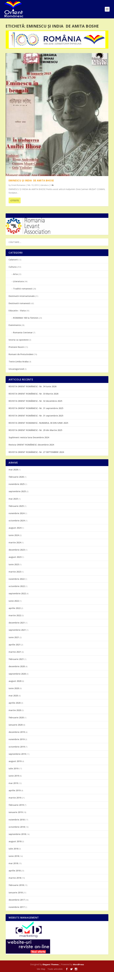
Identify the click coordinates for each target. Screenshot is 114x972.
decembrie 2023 (17, 549)
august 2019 (15, 761)
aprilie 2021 (14, 644)
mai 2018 (13, 863)
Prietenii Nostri (16, 347)
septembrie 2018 (17, 834)
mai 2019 (13, 783)
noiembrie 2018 (16, 819)
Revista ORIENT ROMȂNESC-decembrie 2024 (31, 444)
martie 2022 (15, 615)
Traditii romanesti (22, 288)
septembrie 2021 (17, 629)
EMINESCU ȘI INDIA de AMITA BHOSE (31, 180)
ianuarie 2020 (16, 724)
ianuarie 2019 (16, 812)
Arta (15, 274)
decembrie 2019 (17, 732)
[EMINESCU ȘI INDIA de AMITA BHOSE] (57, 114)
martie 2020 (15, 710)
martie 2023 (15, 571)
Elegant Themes (51, 964)
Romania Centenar (23, 332)
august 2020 (15, 681)
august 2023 (15, 557)
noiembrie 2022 (16, 579)
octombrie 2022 (17, 586)
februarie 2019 (16, 805)
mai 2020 (13, 695)
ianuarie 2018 (16, 892)
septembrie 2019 (17, 754)
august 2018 (15, 841)
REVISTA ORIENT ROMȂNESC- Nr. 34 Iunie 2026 (32, 386)
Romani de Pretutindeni (21, 354)
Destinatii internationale (22, 296)
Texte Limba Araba (18, 361)
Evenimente (15, 325)
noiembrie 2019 (16, 739)
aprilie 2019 (14, 790)
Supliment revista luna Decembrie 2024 (29, 437)
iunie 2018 (14, 856)
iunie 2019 (14, 775)
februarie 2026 (16, 476)
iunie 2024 (14, 535)
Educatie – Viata (17, 310)
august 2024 (15, 527)
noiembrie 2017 (16, 907)
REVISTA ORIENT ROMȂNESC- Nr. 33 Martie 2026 (33, 393)
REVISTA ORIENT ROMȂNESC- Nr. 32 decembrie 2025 (35, 401)
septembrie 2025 (17, 491)
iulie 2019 (13, 768)
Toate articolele (55, 969)
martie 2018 (15, 877)
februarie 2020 (16, 717)
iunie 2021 (14, 637)
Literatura (44, 185)
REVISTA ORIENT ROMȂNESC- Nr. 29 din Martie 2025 (35, 430)
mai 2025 (13, 498)
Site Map (41, 969)
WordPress (78, 964)
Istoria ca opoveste (18, 339)
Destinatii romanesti (19, 303)
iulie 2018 (13, 848)
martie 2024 (15, 542)
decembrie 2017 (17, 899)
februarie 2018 (16, 885)
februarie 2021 (16, 659)
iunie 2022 (14, 600)
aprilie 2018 (14, 870)
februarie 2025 (16, 506)
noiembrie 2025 (16, 484)
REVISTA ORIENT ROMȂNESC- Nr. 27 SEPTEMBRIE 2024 (36, 452)
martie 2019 (15, 797)
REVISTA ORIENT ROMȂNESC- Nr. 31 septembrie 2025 (36, 408)
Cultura (12, 266)
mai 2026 (13, 469)
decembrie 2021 (17, 622)
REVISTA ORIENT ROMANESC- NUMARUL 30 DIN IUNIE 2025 (38, 422)
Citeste (14, 200)
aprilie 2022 (14, 608)
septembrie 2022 (17, 593)
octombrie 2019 (17, 746)
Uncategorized (16, 369)
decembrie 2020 (17, 666)
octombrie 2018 (17, 826)
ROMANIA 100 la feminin (25, 317)
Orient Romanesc (18, 185)
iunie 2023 (14, 564)
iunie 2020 (14, 688)
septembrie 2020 (17, 673)
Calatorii (13, 259)
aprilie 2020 (14, 702)
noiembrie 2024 (16, 513)
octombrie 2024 (17, 520)
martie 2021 (15, 651)
